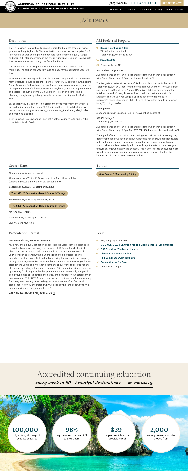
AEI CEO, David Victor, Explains (30, 293)
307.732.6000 (107, 60)
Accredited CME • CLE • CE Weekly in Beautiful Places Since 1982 (51, 8)
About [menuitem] (169, 9)
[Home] (11, 6)
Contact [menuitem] (179, 9)
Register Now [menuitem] (172, 3)
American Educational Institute (46, 4)
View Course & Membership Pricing (117, 174)
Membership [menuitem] (116, 9)
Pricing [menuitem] (159, 9)
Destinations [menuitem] (145, 9)
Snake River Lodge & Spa (114, 48)
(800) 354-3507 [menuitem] (118, 3)
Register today (138, 383)
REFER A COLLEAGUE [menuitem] (144, 3)
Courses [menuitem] (131, 9)
